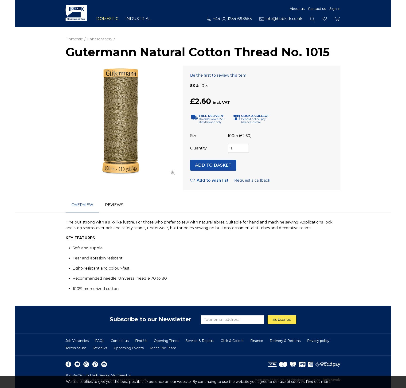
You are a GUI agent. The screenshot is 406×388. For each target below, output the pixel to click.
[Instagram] (86, 364)
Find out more (318, 382)
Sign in (334, 9)
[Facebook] (68, 364)
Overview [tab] (82, 205)
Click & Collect (232, 341)
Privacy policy (318, 341)
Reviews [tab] (114, 205)
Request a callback (252, 180)
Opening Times (166, 341)
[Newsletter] (104, 364)
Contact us (317, 9)
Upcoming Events (129, 348)
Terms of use (76, 348)
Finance (256, 341)
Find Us (141, 341)
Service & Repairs (200, 341)
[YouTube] (77, 364)
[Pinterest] (95, 364)
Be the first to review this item (218, 75)
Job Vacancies (77, 341)
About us (297, 9)
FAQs (99, 341)
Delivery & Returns (285, 341)
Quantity (198, 148)
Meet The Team (163, 348)
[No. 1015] (121, 121)
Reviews (100, 348)
